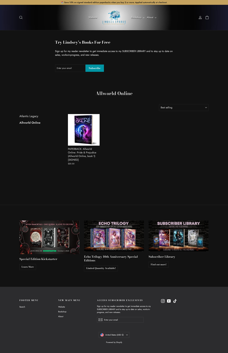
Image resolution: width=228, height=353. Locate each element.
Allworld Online (29, 123)
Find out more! (158, 264)
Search (22, 306)
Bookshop (136, 17)
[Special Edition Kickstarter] (49, 237)
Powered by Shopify (114, 342)
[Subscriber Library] (179, 236)
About (150, 17)
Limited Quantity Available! (101, 268)
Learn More (28, 267)
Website (93, 17)
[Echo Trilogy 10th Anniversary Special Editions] (114, 236)
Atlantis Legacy (28, 116)
